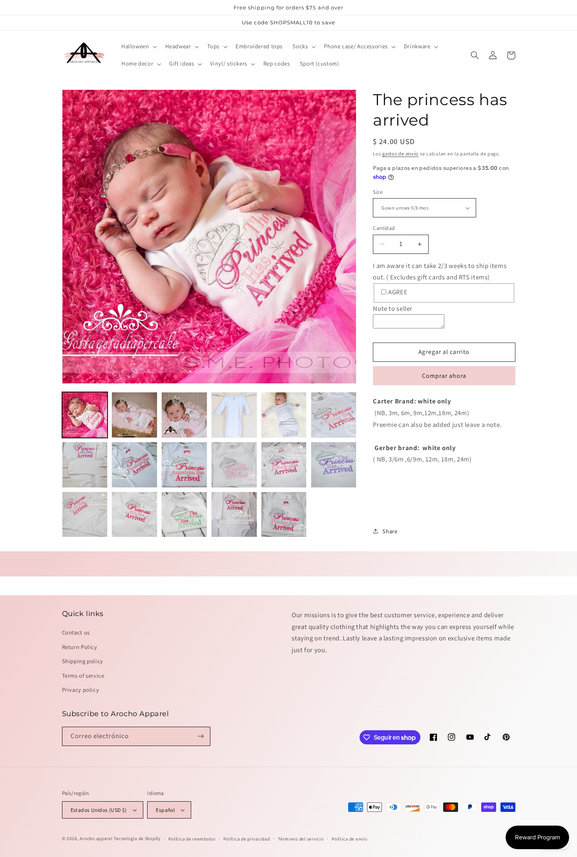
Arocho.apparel (96, 838)
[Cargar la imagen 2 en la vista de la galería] (134, 415)
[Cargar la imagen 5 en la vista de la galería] (284, 415)
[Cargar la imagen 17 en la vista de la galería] (284, 514)
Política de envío (349, 839)
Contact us (76, 632)
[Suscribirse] (201, 736)
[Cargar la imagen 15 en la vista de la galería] (184, 514)
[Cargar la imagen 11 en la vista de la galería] (284, 464)
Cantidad (384, 228)
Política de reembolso (191, 839)
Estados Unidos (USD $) (99, 809)
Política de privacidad (246, 839)
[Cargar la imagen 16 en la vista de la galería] (234, 514)
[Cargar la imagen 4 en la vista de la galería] (234, 415)
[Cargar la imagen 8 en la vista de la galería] (134, 464)
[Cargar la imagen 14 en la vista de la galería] (134, 514)
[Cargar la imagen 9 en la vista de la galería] (184, 464)
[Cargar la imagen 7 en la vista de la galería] (85, 464)
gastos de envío (400, 153)
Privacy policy (80, 689)
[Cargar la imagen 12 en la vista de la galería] (333, 464)
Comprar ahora (444, 376)
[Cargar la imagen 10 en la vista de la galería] (234, 464)
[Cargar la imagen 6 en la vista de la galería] (333, 415)
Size (378, 191)
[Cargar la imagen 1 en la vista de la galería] (85, 415)
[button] (138, 46)
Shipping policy (82, 661)
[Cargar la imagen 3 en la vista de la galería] (184, 415)
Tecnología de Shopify (137, 838)
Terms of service (83, 675)
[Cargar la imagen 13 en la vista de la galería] (85, 514)
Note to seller (393, 308)
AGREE (397, 292)
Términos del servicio (300, 839)
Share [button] (389, 531)
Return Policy (79, 647)
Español (165, 809)
